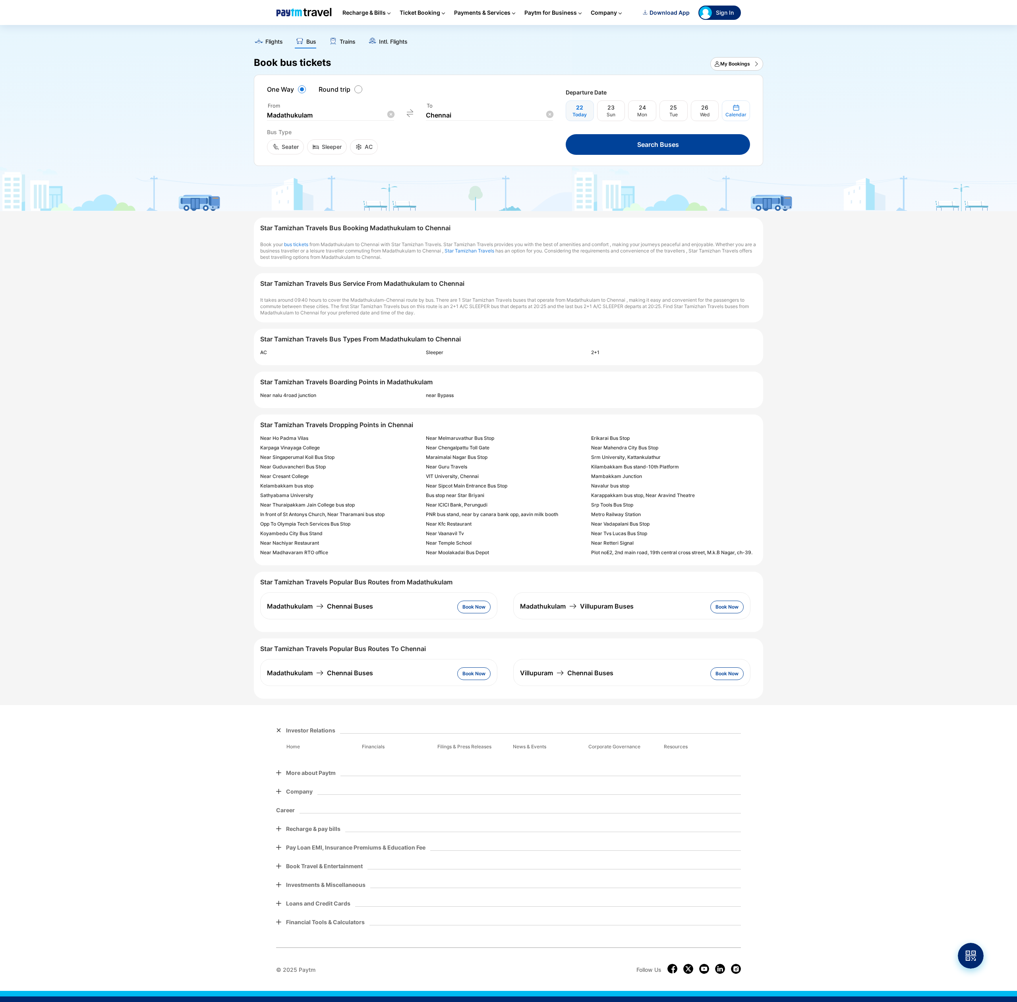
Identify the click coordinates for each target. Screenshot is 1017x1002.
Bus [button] (311, 42)
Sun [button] (611, 115)
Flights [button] (274, 42)
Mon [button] (642, 115)
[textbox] (330, 115)
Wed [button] (705, 115)
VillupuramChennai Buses (566, 673)
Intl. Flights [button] (393, 42)
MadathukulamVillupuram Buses (577, 606)
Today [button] (579, 115)
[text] (508, 39)
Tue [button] (673, 115)
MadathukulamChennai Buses (320, 606)
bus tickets (296, 244)
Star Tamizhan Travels (469, 251)
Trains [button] (348, 42)
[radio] (287, 89)
